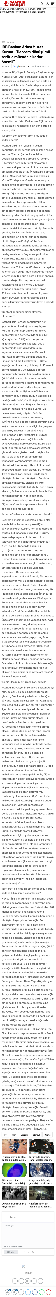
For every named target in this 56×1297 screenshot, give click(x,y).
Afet (5, 1135)
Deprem (24, 1135)
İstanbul (36, 1135)
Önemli (47, 1135)
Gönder (11, 1252)
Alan (14, 1135)
